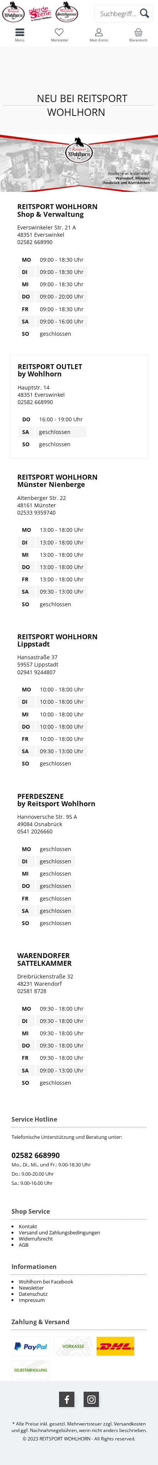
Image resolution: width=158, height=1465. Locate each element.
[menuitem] (79, 1282)
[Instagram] (91, 1399)
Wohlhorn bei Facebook (46, 1281)
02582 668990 (36, 1155)
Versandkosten (130, 1423)
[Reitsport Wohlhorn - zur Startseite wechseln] (40, 21)
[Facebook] (66, 1399)
